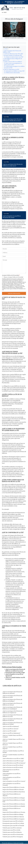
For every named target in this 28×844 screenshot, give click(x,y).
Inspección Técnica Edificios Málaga (13, 814)
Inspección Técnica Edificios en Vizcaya (14, 812)
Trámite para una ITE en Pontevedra (13, 834)
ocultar (5, 48)
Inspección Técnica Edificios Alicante (13, 789)
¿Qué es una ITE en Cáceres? (10, 728)
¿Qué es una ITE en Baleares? (11, 726)
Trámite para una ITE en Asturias (12, 828)
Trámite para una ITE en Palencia (12, 832)
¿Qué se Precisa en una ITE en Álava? (13, 765)
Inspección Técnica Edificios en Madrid (14, 806)
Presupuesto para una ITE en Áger (15, 672)
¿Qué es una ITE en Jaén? (9, 731)
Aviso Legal (9, 288)
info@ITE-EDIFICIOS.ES (15, 3)
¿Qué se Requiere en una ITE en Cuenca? (14, 781)
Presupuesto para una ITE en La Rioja (13, 823)
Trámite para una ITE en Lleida (11, 830)
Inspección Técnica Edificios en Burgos (14, 798)
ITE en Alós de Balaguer (14, 19)
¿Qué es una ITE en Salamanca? (11, 733)
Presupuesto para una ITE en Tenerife (13, 825)
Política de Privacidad (18, 288)
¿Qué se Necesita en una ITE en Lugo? (13, 761)
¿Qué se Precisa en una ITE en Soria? (13, 767)
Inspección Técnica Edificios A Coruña (13, 787)
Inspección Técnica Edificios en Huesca (14, 804)
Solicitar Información (14, 293)
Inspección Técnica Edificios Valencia (13, 816)
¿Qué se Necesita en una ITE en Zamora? (14, 763)
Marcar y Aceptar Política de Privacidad (13, 277)
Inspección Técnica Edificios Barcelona (14, 791)
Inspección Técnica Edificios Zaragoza (13, 819)
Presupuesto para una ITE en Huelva (13, 821)
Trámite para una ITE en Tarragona (13, 836)
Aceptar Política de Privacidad (11, 275)
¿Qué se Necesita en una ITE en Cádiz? (13, 758)
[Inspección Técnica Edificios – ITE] (13, 7)
